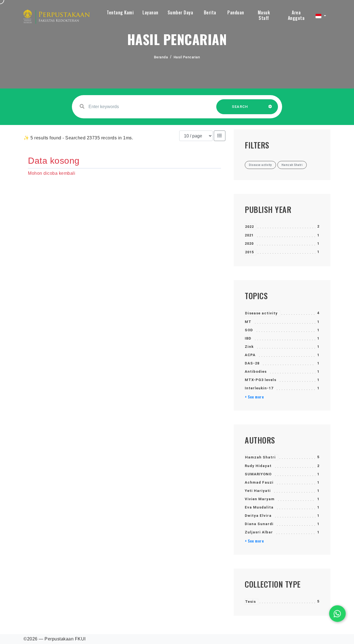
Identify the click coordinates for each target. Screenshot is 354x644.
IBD (248, 338)
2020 (249, 243)
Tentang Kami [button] (120, 12)
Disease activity (261, 313)
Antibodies (256, 371)
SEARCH (240, 107)
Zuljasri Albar (259, 532)
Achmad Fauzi (259, 482)
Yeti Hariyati (258, 491)
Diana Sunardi (259, 524)
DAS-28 (252, 363)
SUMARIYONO (258, 474)
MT (248, 322)
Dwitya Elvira (258, 515)
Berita (210, 12)
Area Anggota (296, 15)
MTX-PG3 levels (260, 380)
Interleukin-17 (259, 388)
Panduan (235, 12)
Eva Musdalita (259, 507)
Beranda (161, 57)
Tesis (250, 601)
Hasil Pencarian (187, 57)
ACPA (250, 355)
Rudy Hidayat (258, 466)
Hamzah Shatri (260, 457)
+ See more (254, 397)
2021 (249, 235)
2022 (249, 227)
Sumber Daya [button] (180, 12)
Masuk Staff (264, 15)
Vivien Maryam (260, 499)
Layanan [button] (150, 12)
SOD (249, 330)
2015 (249, 252)
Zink (249, 347)
